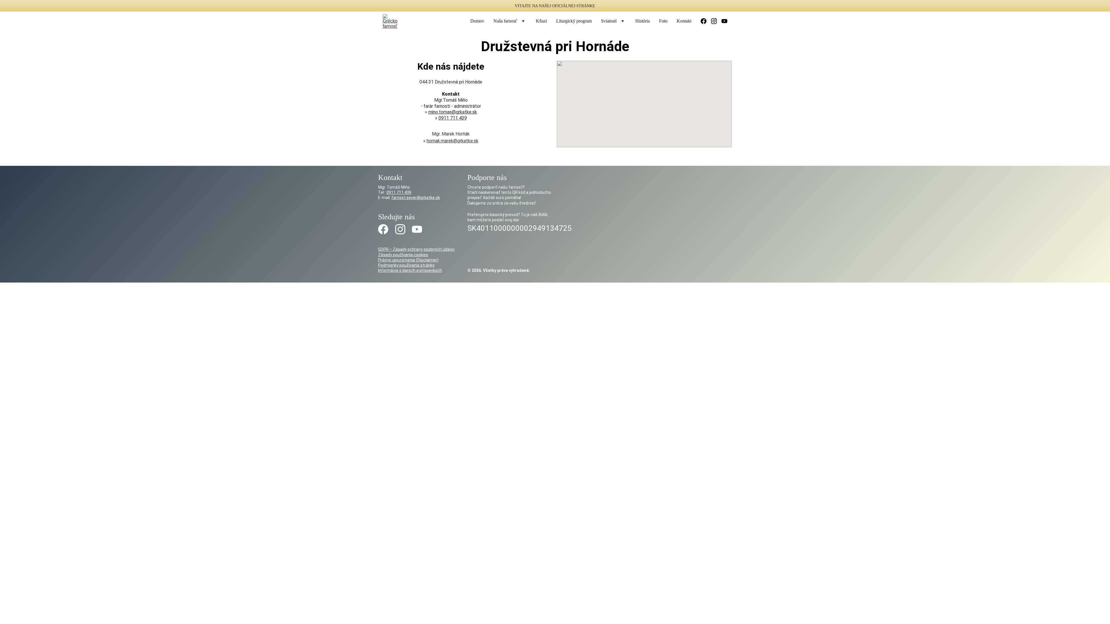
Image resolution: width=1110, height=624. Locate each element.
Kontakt (684, 20)
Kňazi (541, 20)
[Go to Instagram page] (716, 21)
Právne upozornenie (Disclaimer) (408, 260)
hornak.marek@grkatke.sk (452, 141)
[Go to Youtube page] (724, 21)
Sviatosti (609, 20)
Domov (477, 20)
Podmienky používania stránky (406, 265)
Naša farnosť (505, 20)
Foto (663, 20)
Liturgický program (574, 20)
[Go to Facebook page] (706, 21)
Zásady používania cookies (403, 254)
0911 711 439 (453, 118)
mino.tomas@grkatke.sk (452, 112)
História (642, 20)
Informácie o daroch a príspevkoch (410, 270)
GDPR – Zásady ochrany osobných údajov (416, 249)
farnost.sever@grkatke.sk (415, 197)
